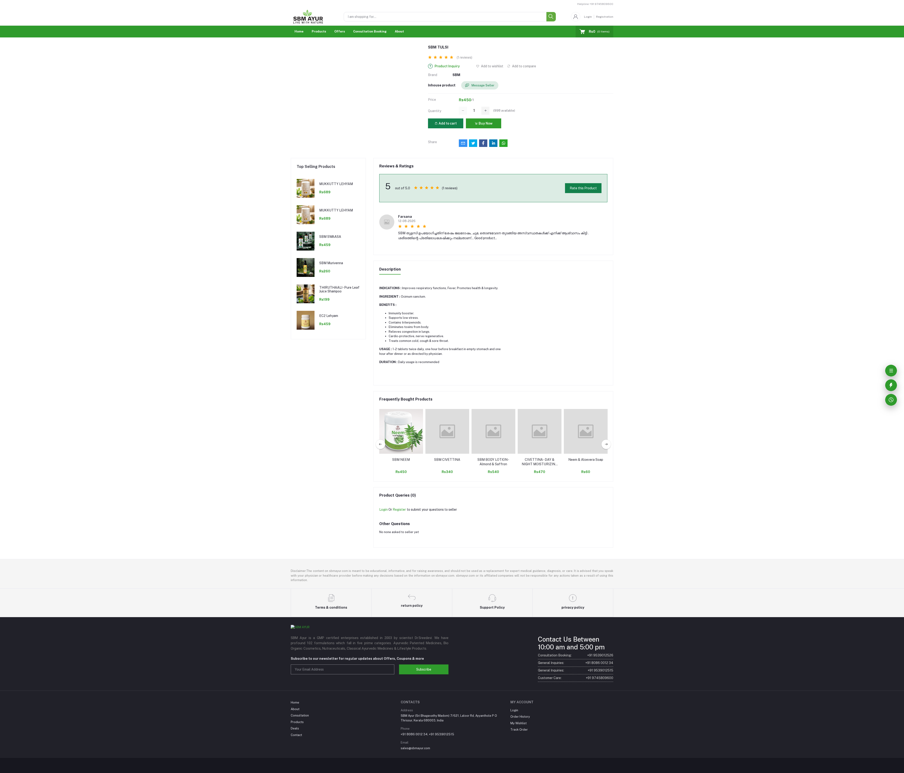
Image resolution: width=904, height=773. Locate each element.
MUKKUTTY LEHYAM (336, 184)
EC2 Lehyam (328, 316)
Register (399, 509)
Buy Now (485, 123)
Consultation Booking (370, 31)
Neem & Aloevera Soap (585, 459)
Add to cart (447, 123)
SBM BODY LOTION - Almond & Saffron (493, 462)
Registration (604, 16)
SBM (456, 75)
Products (319, 31)
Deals (295, 728)
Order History (520, 716)
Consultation (300, 715)
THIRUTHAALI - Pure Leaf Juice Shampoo (339, 289)
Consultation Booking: (575, 655)
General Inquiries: (575, 663)
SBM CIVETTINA (447, 459)
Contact (296, 735)
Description (390, 269)
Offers (339, 31)
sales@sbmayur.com (415, 748)
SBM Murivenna (331, 263)
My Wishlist (518, 723)
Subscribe (423, 669)
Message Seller (482, 85)
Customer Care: (575, 678)
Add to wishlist (491, 66)
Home (299, 31)
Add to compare (523, 66)
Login (588, 16)
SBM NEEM (401, 459)
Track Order (519, 729)
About (399, 31)
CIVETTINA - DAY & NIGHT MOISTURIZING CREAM (539, 462)
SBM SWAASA (330, 237)
